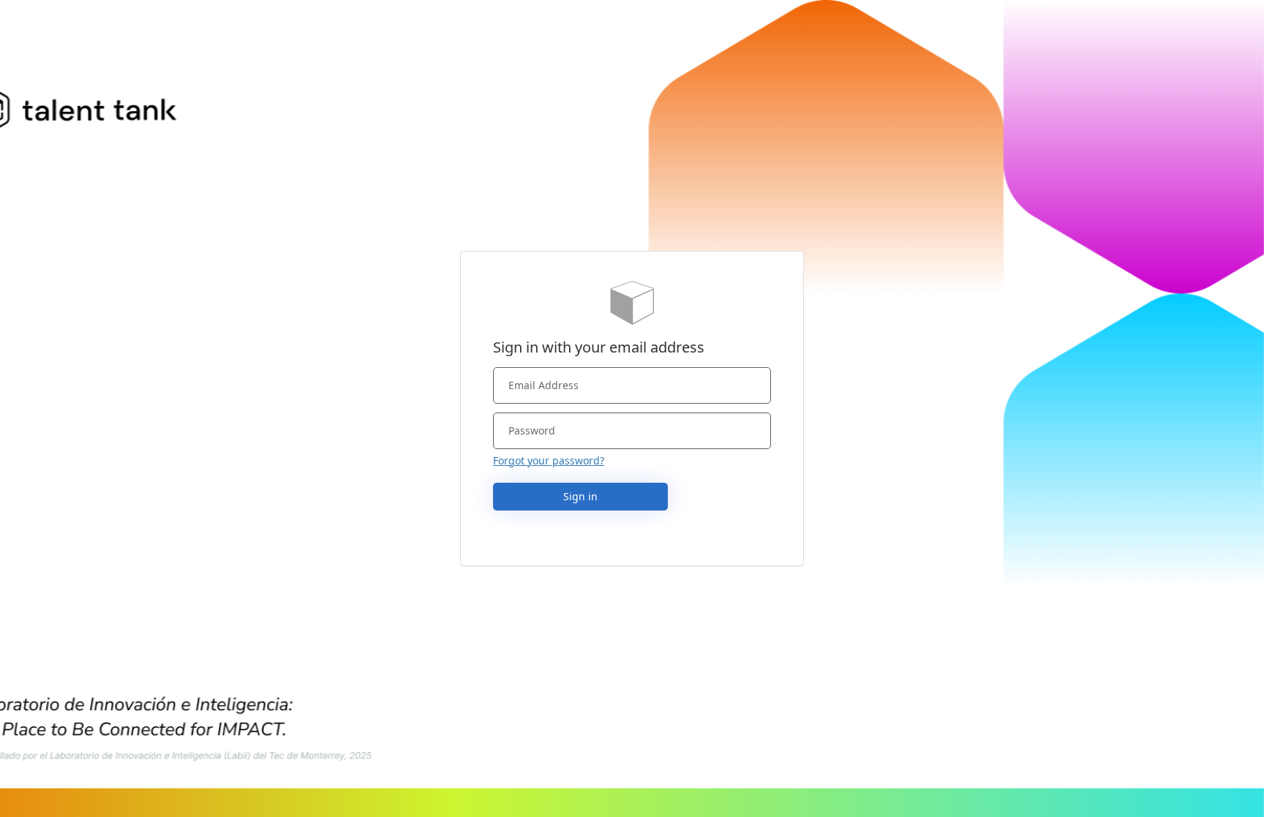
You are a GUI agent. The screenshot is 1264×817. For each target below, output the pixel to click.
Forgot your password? (548, 460)
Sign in (580, 496)
